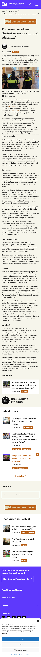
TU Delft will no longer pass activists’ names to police (24, 527)
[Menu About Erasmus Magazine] (37, 589)
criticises (11, 106)
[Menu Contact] (37, 605)
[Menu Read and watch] (37, 597)
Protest (15, 52)
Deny (20, 645)
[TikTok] (14, 617)
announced (15, 111)
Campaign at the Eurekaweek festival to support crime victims (24, 421)
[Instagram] (3, 617)
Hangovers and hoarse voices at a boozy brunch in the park (22, 458)
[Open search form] (30, 4)
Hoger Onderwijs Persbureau (19, 46)
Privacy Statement (24, 654)
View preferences (20, 650)
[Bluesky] (24, 617)
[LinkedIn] (8, 617)
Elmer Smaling (10, 96)
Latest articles (13, 11)
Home (3, 11)
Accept (20, 639)
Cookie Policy (14, 654)
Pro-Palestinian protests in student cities (23, 540)
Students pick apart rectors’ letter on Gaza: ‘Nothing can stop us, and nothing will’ (24, 385)
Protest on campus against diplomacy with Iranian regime (23, 554)
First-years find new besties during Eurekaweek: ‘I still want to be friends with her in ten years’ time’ (24, 438)
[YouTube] (19, 617)
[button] (38, 621)
